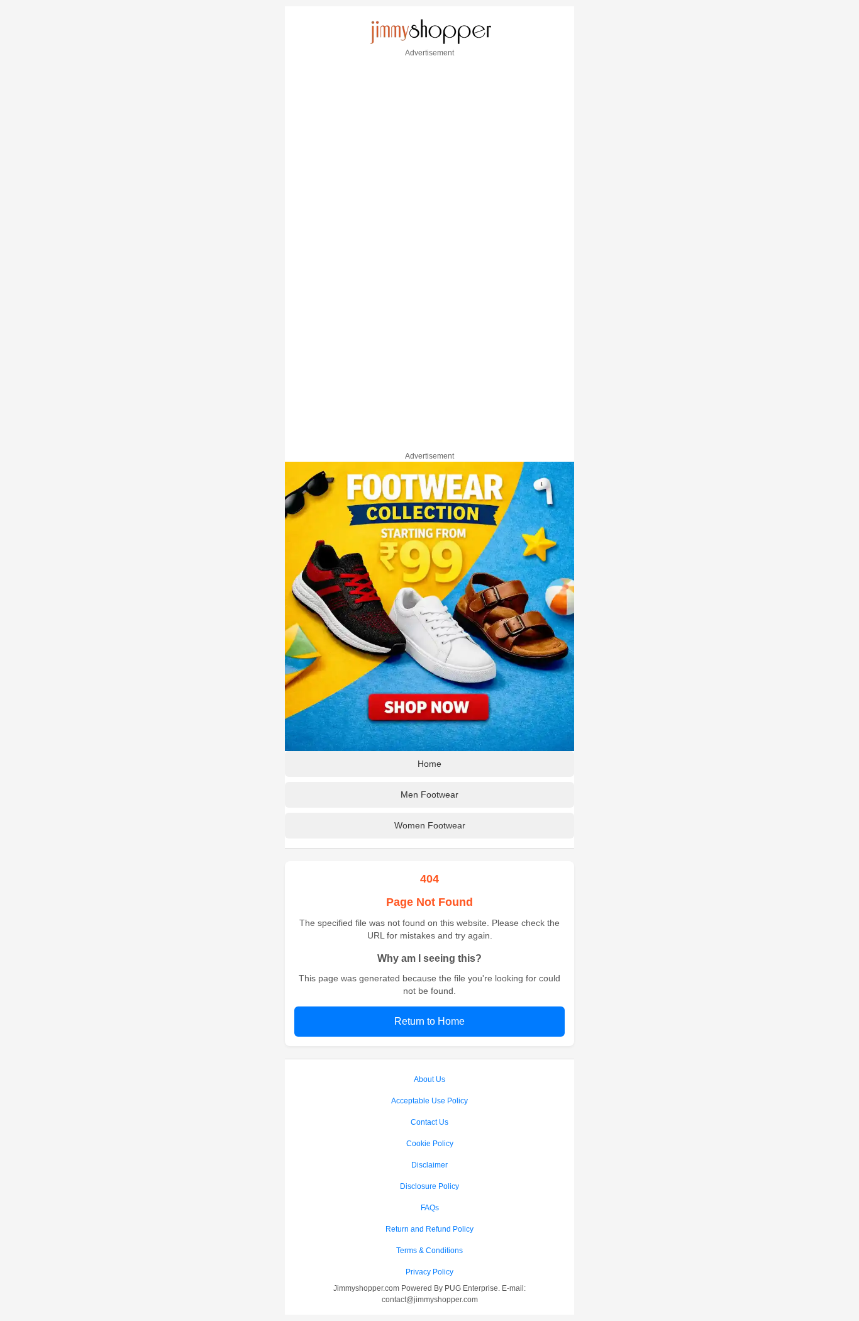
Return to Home (429, 1021)
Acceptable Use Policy (429, 1100)
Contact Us (429, 1122)
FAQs (430, 1207)
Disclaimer (429, 1165)
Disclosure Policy (429, 1186)
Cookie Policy (429, 1143)
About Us (429, 1079)
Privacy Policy (429, 1272)
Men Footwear (429, 794)
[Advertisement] (429, 252)
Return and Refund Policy (429, 1229)
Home (429, 764)
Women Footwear (429, 825)
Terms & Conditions (429, 1250)
